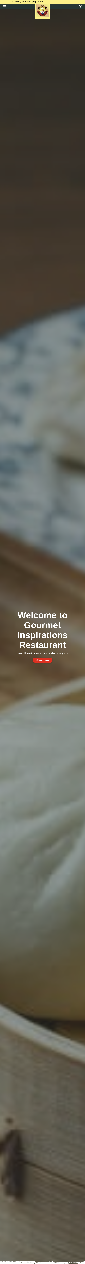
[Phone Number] (80, 6)
